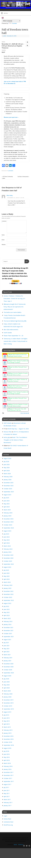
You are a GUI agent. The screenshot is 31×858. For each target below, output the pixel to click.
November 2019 (8, 703)
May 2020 (7, 685)
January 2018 (7, 769)
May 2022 (7, 612)
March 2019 (7, 727)
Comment (3, 222)
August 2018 (7, 748)
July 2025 (6, 498)
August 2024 (7, 531)
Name (3, 235)
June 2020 (7, 682)
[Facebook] (24, 3)
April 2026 (7, 470)
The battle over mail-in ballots (12, 312)
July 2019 (6, 715)
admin (4, 36)
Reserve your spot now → (11, 117)
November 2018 (8, 739)
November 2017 (8, 775)
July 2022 (6, 606)
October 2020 (8, 670)
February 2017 (8, 802)
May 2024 (7, 540)
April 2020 (7, 688)
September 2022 (9, 600)
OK (26, 261)
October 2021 (8, 633)
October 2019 (8, 706)
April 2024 (7, 543)
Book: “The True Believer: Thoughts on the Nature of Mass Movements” (15, 439)
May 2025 (7, 504)
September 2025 (9, 492)
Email (3, 240)
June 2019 (7, 718)
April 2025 (7, 507)
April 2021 (7, 651)
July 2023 (6, 570)
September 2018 (9, 745)
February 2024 (8, 549)
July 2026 (6, 461)
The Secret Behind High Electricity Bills (15, 321)
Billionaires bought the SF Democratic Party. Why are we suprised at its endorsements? (15, 306)
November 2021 (8, 630)
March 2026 (7, 473)
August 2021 (7, 639)
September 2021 (9, 636)
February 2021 (8, 657)
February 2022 (8, 621)
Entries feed (7, 819)
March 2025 (7, 510)
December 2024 (8, 519)
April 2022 (7, 615)
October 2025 (8, 488)
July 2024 (6, 534)
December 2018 (8, 736)
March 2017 (7, 799)
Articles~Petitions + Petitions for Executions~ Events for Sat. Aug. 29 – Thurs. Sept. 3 (15, 298)
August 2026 (7, 458)
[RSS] (29, 3)
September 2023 (9, 564)
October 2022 (8, 597)
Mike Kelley (10, 195)
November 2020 (8, 667)
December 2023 (8, 555)
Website (3, 244)
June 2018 (7, 754)
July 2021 (6, 642)
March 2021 (7, 654)
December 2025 (8, 482)
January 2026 (7, 479)
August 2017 (7, 784)
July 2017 (6, 787)
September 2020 (9, 673)
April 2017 (7, 796)
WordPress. (21, 844)
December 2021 (8, 627)
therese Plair (7, 432)
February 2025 (8, 513)
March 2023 (7, 582)
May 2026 (7, 467)
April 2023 (7, 579)
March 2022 (7, 618)
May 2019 (7, 721)
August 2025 (7, 495)
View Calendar (24, 413)
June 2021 (7, 645)
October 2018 (8, 742)
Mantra (15, 844)
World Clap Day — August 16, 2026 (18, 429)
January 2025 (7, 516)
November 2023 (8, 558)
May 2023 (7, 576)
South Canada (8, 332)
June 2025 (7, 501)
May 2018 (7, 757)
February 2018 (8, 766)
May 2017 (7, 793)
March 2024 (7, 546)
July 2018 (6, 751)
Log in (5, 816)
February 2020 (8, 694)
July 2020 (6, 679)
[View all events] (27, 42)
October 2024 (8, 525)
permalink (10, 170)
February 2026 (8, 476)
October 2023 (8, 561)
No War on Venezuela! (23, 176)
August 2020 (7, 676)
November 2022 (8, 594)
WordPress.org (8, 825)
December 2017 (8, 772)
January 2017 (7, 805)
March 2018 (7, 763)
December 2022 (8, 591)
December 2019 (8, 700)
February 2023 (8, 585)
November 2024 (8, 522)
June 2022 (7, 609)
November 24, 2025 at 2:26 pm (15, 197)
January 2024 (7, 552)
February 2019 (8, 730)
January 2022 (7, 624)
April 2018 (7, 760)
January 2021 (7, 660)
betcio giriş (7, 437)
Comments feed (8, 822)
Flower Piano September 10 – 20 (13, 335)
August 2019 (7, 712)
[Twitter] (26, 3)
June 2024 (7, 537)
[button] (27, 45)
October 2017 (8, 778)
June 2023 (7, 573)
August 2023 (7, 567)
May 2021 (7, 648)
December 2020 (8, 664)
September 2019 (9, 709)
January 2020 (7, 697)
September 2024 (9, 528)
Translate (14, 23)
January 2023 (7, 588)
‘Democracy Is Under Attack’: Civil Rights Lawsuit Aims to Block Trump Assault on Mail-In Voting (15, 341)
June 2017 (7, 790)
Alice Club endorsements (11, 329)
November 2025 (8, 485)
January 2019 (7, 733)
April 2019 (7, 724)
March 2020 (7, 691)
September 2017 (9, 781)
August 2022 (7, 603)
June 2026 (7, 464)
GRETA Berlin (8, 423)
